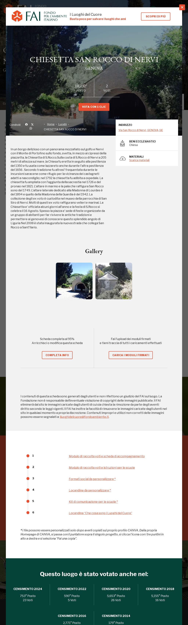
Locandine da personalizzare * (90, 490)
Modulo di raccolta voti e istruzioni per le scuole (102, 467)
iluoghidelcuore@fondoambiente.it (84, 417)
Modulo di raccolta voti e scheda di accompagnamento (107, 456)
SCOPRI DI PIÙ (156, 16)
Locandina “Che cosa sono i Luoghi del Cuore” (100, 513)
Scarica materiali (139, 160)
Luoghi (62, 124)
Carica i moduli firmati (130, 355)
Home (51, 124)
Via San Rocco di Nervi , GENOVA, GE (141, 130)
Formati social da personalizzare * (92, 479)
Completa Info (57, 355)
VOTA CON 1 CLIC (94, 106)
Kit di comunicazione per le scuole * (93, 501)
